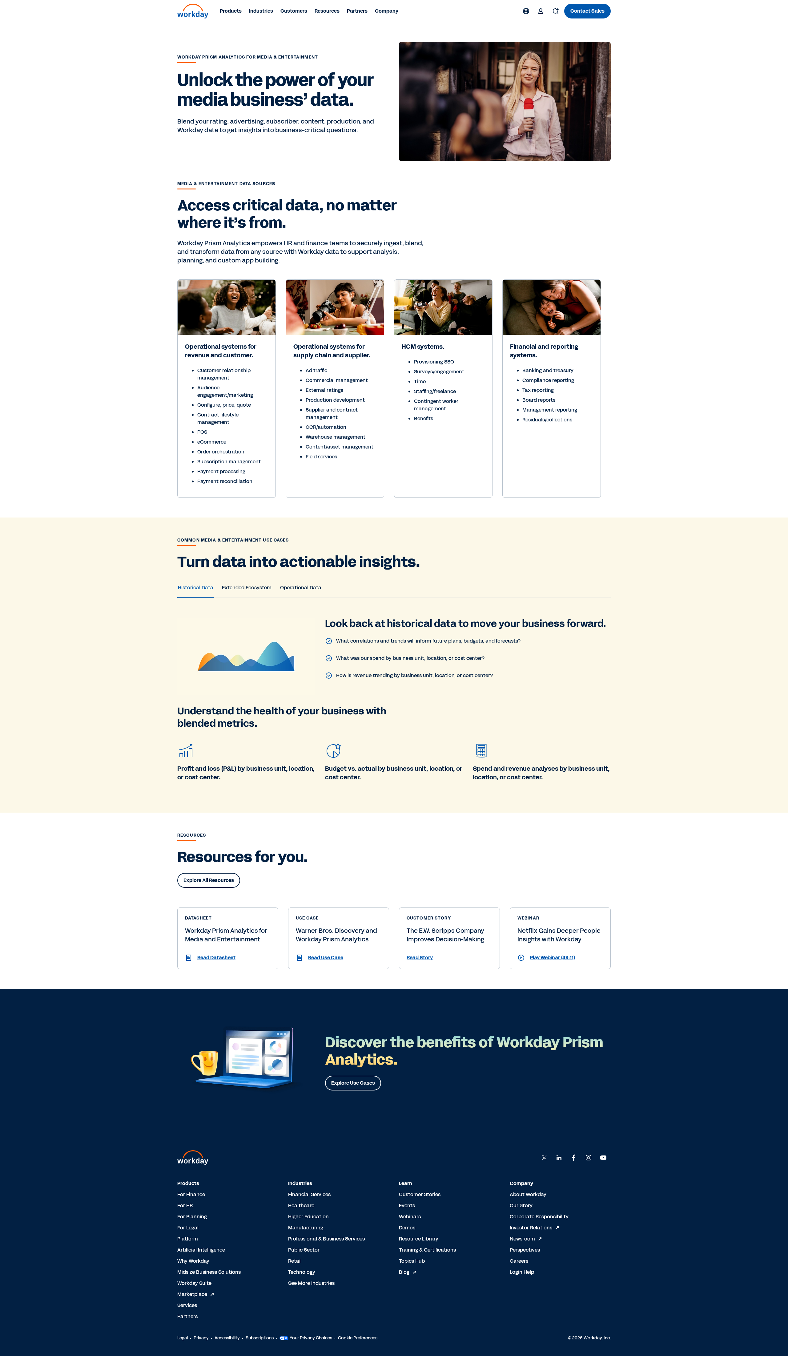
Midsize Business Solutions (209, 1272)
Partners (357, 10)
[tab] (195, 587)
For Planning (192, 1216)
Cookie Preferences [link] (357, 1338)
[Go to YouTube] (603, 1157)
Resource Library (418, 1238)
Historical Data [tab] (195, 588)
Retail (295, 1261)
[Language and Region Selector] (526, 11)
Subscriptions (260, 1338)
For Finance (191, 1194)
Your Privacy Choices (311, 1338)
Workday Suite (194, 1283)
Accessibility (227, 1338)
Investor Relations (531, 1227)
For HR (185, 1205)
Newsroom (522, 1238)
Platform (187, 1238)
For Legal (188, 1227)
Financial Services (309, 1194)
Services (187, 1305)
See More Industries (311, 1283)
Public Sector (304, 1249)
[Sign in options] (540, 11)
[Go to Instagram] (588, 1157)
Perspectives (525, 1249)
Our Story (521, 1205)
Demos (407, 1227)
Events (407, 1205)
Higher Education (308, 1216)
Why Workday (193, 1261)
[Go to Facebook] (573, 1157)
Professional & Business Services (326, 1238)
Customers (293, 10)
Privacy (201, 1338)
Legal (182, 1338)
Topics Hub (412, 1261)
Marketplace (192, 1294)
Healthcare (301, 1205)
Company (386, 10)
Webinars (410, 1216)
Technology (301, 1272)
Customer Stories (419, 1194)
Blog (404, 1272)
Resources (327, 10)
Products (231, 10)
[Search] (555, 11)
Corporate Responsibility (539, 1216)
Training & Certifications (427, 1249)
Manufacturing (305, 1227)
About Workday (528, 1194)
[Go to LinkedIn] (559, 1157)
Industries (261, 10)
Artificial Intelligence (201, 1249)
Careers (519, 1261)
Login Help (522, 1272)
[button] (228, 957)
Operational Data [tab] (300, 588)
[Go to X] (544, 1157)
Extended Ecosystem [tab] (246, 588)
